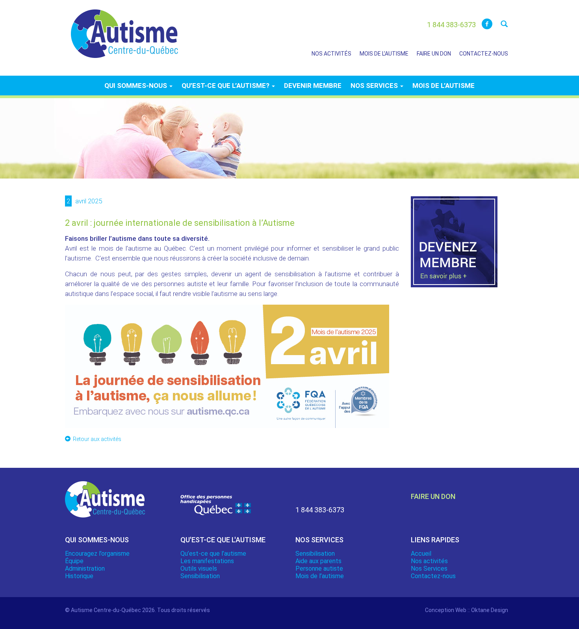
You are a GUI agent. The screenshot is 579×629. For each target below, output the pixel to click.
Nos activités (331, 53)
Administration (85, 568)
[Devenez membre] (454, 246)
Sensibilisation (200, 576)
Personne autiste (319, 568)
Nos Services (429, 568)
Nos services (375, 85)
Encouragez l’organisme (97, 553)
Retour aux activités (97, 439)
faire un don (433, 496)
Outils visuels (198, 568)
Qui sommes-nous (136, 85)
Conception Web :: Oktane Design (466, 610)
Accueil (421, 553)
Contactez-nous (483, 53)
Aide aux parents (318, 561)
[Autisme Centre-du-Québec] (124, 28)
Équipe (74, 561)
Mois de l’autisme (384, 53)
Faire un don (434, 53)
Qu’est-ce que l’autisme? (226, 85)
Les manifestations (207, 561)
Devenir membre (312, 85)
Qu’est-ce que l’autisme (213, 553)
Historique (79, 576)
